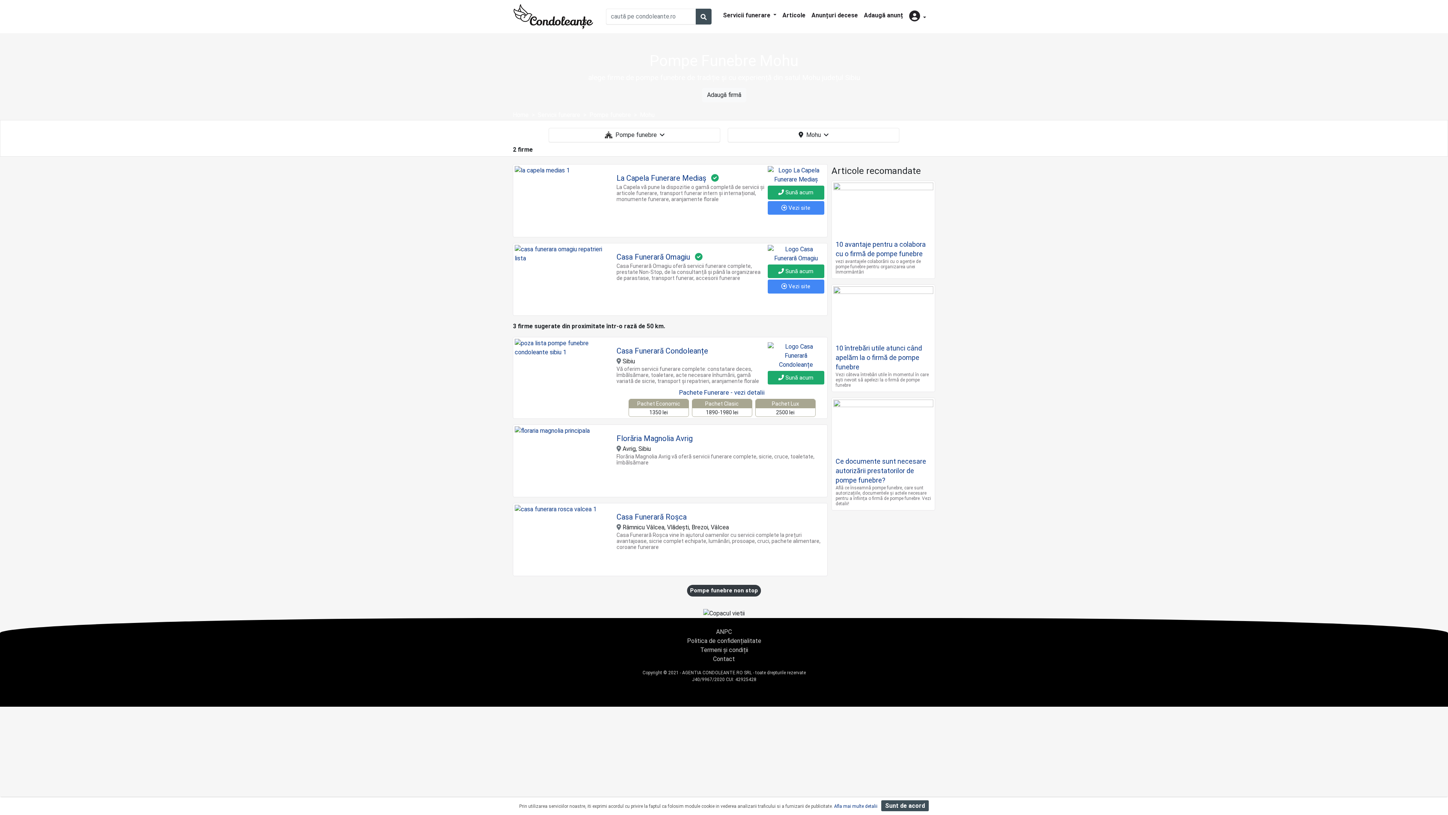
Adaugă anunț (883, 15)
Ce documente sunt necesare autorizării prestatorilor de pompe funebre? (881, 470)
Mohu (813, 134)
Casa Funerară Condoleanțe (662, 350)
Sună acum (798, 192)
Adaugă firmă (724, 94)
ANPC (724, 631)
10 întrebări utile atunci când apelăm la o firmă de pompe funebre (879, 357)
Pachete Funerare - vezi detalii (722, 392)
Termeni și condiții (724, 650)
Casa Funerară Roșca (652, 516)
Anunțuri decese (834, 15)
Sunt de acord (905, 805)
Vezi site (798, 208)
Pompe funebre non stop (724, 590)
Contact (724, 659)
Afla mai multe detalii (855, 806)
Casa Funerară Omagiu (653, 256)
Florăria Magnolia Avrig (655, 438)
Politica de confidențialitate (724, 640)
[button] (917, 17)
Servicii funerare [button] (747, 15)
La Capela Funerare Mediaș (661, 178)
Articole (793, 15)
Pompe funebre (636, 134)
